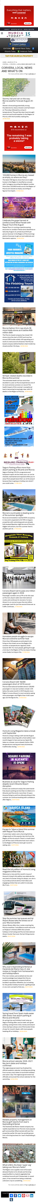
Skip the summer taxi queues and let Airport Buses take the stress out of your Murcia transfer (18, 920)
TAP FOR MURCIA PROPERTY (19, 56)
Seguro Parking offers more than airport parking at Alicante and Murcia (18, 468)
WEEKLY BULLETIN (29, 29)
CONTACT (7, 29)
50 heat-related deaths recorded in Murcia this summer (17, 377)
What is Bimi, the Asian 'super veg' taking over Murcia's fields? (17, 1166)
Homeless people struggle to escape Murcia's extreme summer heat (18, 637)
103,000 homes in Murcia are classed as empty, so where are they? (18, 176)
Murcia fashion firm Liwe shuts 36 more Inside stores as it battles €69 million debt (17, 330)
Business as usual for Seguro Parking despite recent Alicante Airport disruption (18, 784)
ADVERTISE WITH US (16, 29)
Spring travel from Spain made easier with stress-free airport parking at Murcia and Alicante (18, 1015)
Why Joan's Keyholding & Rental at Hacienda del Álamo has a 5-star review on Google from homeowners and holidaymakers (18, 970)
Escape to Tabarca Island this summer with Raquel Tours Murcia (19, 830)
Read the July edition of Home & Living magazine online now (19, 870)
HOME (4, 62)
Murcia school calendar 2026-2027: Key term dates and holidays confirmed (18, 1063)
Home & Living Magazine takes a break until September (19, 732)
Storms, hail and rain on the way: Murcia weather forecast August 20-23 (18, 101)
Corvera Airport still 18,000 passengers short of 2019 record (16, 683)
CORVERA (13, 64)
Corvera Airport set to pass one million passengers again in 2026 (19, 592)
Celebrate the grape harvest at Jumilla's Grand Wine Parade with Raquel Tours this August (17, 222)
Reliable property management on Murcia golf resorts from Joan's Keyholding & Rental (17, 1122)
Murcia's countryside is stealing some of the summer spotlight (18, 514)
